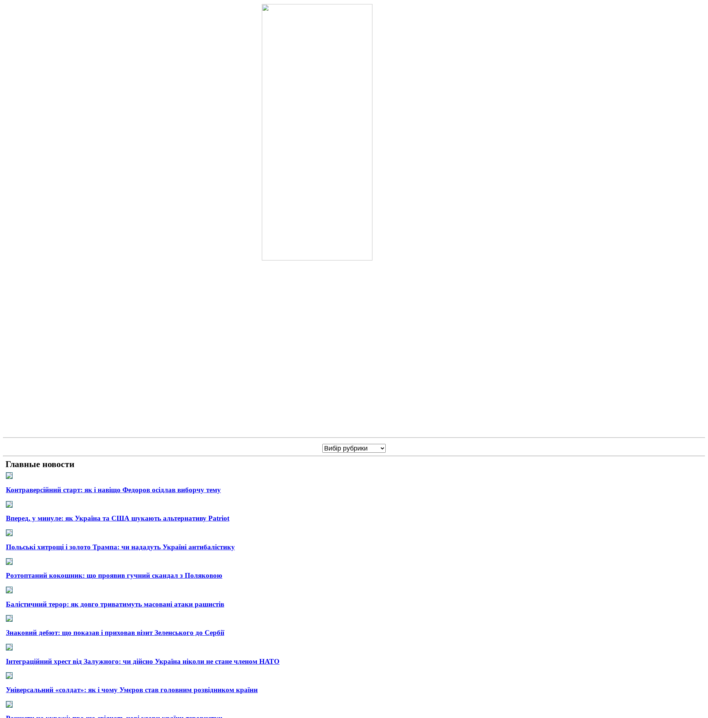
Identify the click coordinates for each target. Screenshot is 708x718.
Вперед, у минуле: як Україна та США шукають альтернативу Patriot (117, 518)
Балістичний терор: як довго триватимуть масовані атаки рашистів (115, 604)
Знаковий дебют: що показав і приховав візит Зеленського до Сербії (115, 632)
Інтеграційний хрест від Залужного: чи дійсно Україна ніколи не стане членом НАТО (143, 661)
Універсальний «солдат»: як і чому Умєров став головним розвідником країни (132, 690)
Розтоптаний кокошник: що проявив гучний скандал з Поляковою (114, 575)
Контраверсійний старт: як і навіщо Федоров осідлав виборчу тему (113, 490)
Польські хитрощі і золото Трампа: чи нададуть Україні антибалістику (120, 547)
